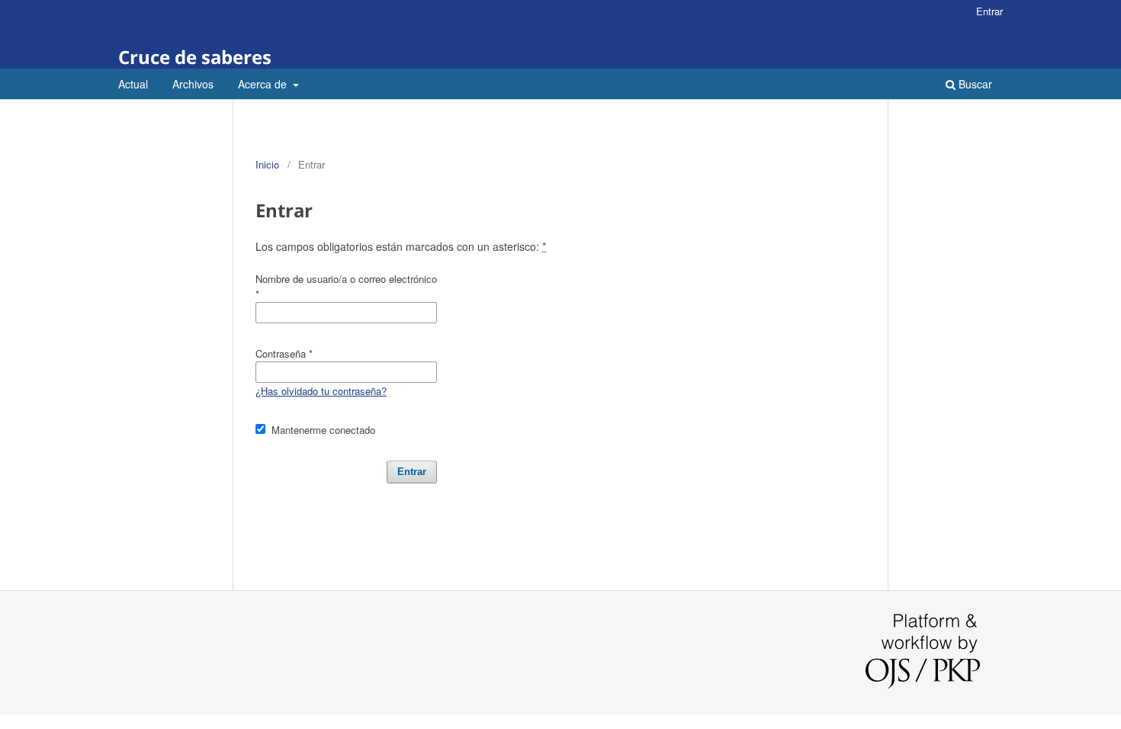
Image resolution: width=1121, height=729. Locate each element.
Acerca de (264, 84)
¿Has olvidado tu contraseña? (321, 391)
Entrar (989, 11)
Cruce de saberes (194, 56)
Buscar (974, 84)
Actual (133, 84)
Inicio (267, 164)
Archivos (193, 84)
